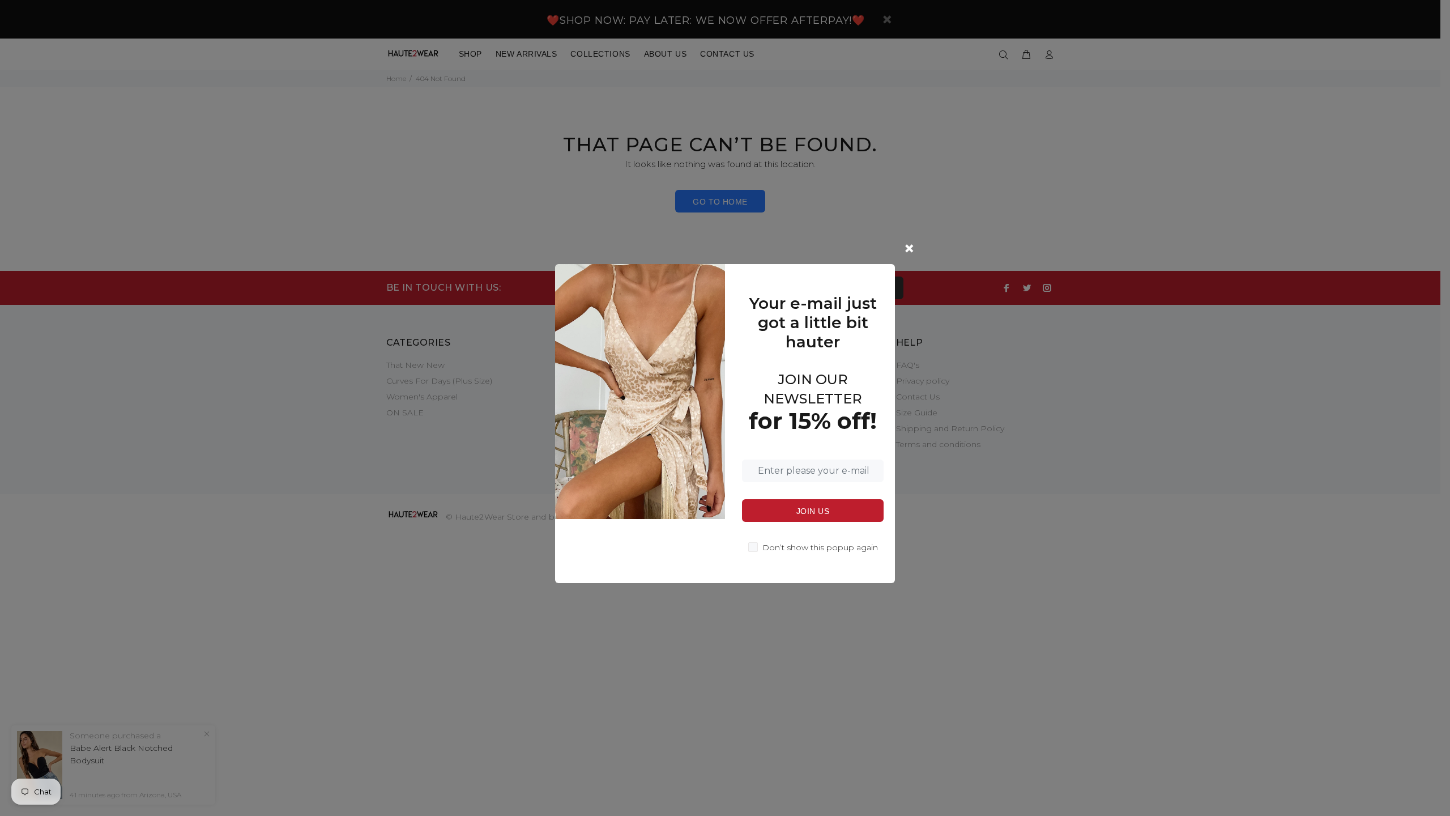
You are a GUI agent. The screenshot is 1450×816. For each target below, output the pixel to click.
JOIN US (812, 511)
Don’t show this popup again (820, 547)
